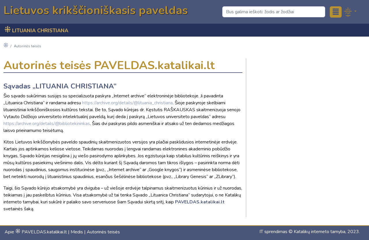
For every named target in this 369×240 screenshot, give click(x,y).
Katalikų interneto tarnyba (319, 231)
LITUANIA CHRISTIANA (36, 30)
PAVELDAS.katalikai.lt (41, 232)
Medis (77, 232)
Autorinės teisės (103, 232)
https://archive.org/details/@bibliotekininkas (46, 123)
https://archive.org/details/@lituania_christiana (127, 103)
